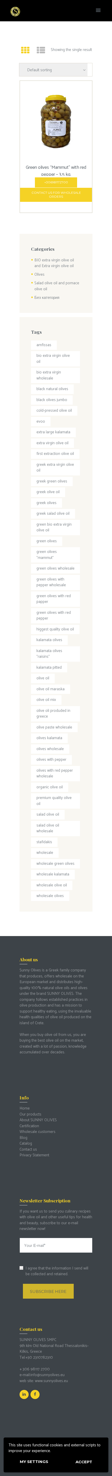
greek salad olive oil (53, 513)
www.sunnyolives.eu (51, 1381)
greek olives (46, 503)
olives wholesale (50, 749)
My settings (34, 1461)
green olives (46, 541)
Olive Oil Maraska (50, 689)
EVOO (40, 421)
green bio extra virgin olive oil (54, 527)
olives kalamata (49, 738)
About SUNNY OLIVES (38, 1120)
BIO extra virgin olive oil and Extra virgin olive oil (54, 263)
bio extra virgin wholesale (48, 375)
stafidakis (44, 842)
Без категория (46, 297)
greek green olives (51, 481)
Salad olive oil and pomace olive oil (56, 286)
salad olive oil (47, 814)
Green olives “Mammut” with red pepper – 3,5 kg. (56, 171)
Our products (30, 1114)
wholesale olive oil (51, 885)
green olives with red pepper (53, 615)
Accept (84, 1461)
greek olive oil (48, 492)
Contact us (28, 1149)
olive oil (42, 678)
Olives (39, 274)
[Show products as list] (41, 51)
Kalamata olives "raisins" (49, 654)
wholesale (44, 852)
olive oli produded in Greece (53, 713)
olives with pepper (51, 759)
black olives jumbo (51, 400)
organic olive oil (49, 787)
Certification (29, 1126)
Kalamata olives (49, 640)
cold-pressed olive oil (54, 410)
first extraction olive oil (55, 453)
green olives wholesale (55, 568)
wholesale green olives (55, 863)
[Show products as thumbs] (25, 51)
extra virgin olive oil (52, 443)
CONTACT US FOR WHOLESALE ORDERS (56, 194)
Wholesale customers (37, 1132)
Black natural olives (52, 389)
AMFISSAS (43, 345)
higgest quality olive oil (55, 629)
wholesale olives (50, 896)
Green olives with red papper (53, 599)
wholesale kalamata (52, 874)
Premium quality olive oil (54, 801)
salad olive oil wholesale (47, 828)
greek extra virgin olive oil (55, 467)
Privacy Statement (34, 1155)
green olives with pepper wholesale (51, 582)
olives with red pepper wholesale (54, 773)
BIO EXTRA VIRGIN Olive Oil (53, 358)
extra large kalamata (53, 432)
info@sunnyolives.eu (47, 1375)
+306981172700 (56, 182)
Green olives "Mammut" (46, 555)
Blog (23, 1138)
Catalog (26, 1143)
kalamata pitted (49, 667)
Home (25, 1108)
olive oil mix (46, 700)
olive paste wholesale (54, 727)
